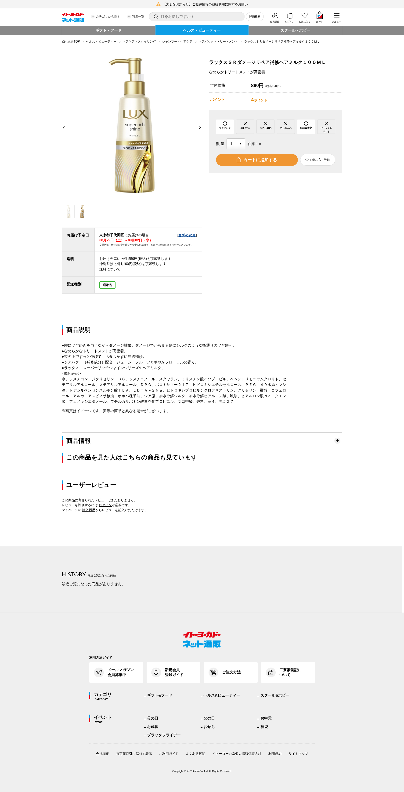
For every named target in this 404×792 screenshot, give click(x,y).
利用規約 (274, 754)
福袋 (264, 727)
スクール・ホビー (295, 30)
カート (319, 21)
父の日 (209, 718)
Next (202, 128)
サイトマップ (298, 754)
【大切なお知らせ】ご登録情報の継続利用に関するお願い (205, 4)
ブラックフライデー (164, 735)
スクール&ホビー (274, 695)
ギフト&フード (159, 695)
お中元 (266, 718)
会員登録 (274, 21)
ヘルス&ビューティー (222, 695)
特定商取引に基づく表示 (134, 754)
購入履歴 (88, 510)
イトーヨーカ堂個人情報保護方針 (236, 754)
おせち (209, 727)
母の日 (152, 718)
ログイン (289, 21)
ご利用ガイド (169, 754)
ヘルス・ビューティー (202, 30)
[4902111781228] (82, 211)
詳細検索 (254, 16)
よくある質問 (195, 754)
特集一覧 (138, 16)
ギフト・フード (108, 30)
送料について (109, 269)
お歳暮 (152, 727)
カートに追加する (260, 159)
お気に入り (304, 21)
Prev (62, 128)
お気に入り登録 (320, 159)
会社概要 (102, 754)
